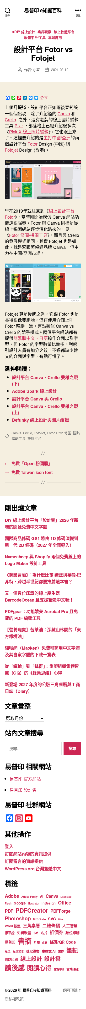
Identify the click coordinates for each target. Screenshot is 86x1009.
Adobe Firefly (29, 897)
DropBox (65, 896)
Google (19, 903)
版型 (7, 951)
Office (64, 902)
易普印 (10, 942)
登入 (9, 846)
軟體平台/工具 (35, 38)
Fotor (32, 144)
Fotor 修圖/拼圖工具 (28, 235)
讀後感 (15, 967)
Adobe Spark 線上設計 (34, 391)
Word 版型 (13, 925)
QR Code (39, 919)
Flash (8, 903)
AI (41, 896)
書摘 (24, 941)
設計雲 (52, 958)
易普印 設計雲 (23, 790)
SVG (52, 919)
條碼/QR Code (63, 942)
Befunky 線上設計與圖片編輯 (40, 420)
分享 (44, 98)
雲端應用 (55, 38)
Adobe (12, 895)
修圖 (67, 432)
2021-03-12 (59, 69)
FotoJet (39, 432)
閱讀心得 (39, 967)
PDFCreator (32, 910)
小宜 (36, 69)
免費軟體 (24, 932)
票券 (61, 951)
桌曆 (44, 942)
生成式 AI (49, 951)
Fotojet (11, 150)
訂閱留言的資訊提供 (24, 861)
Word (61, 919)
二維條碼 (51, 925)
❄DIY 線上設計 (23, 32)
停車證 (10, 932)
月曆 (37, 942)
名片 (44, 932)
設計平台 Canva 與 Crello (37, 399)
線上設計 (31, 958)
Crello (10, 119)
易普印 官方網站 (25, 778)
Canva (64, 113)
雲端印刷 (59, 969)
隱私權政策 (14, 999)
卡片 (35, 933)
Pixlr (19, 125)
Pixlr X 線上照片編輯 (28, 131)
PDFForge (60, 911)
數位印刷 (72, 932)
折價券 (56, 932)
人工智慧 (69, 926)
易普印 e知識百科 (43, 10)
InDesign (49, 903)
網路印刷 (11, 959)
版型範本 (18, 951)
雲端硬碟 (72, 969)
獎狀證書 (32, 951)
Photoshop (18, 918)
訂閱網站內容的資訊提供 (28, 854)
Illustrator (33, 903)
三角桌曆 (31, 926)
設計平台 (34, 438)
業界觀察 (44, 32)
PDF (9, 911)
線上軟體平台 (64, 32)
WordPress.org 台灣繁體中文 (33, 869)
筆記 (72, 950)
